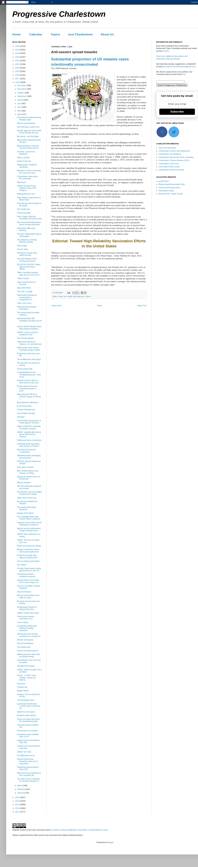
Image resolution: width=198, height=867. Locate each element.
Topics (55, 34)
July (19, 103)
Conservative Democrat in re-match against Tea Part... (29, 422)
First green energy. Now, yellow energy (27, 254)
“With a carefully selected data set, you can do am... (29, 273)
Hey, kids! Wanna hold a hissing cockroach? (27, 260)
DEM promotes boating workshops (26, 308)
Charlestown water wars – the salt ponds (28, 177)
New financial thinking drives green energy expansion (29, 223)
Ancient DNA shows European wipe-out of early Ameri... (27, 761)
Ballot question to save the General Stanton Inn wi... (28, 147)
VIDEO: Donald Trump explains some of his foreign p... (27, 188)
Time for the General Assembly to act (25, 617)
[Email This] (73, 292)
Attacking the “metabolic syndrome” (27, 166)
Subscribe (177, 111)
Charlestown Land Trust (169, 164)
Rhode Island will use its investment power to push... (27, 388)
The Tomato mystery (25, 338)
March (20, 785)
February (21, 789)
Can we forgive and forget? (28, 561)
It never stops (22, 249)
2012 (17, 808)
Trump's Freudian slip (26, 410)
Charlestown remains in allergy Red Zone (27, 608)
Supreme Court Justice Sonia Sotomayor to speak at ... (29, 523)
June (19, 107)
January (21, 793)
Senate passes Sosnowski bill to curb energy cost (28, 581)
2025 (17, 50)
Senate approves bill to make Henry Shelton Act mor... (29, 131)
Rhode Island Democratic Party (172, 184)
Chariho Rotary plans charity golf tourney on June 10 (29, 569)
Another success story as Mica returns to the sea (27, 381)
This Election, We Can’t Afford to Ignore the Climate (29, 493)
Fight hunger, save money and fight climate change (28, 349)
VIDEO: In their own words (28, 613)
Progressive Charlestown (59, 14)
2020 (17, 68)
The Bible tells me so (25, 756)
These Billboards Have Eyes (29, 359)
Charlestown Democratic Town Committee (176, 157)
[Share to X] (79, 292)
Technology (22, 246)
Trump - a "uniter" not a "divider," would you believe (26, 677)
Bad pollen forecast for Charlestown (26, 451)
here (184, 74)
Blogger (110, 842)
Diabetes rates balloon (26, 715)
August (20, 100)
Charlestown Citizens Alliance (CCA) (174, 160)
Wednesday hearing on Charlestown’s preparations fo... (27, 297)
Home (16, 34)
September (22, 96)
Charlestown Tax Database (170, 154)
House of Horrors (24, 592)
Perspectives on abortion (27, 731)
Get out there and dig (26, 413)
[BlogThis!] (76, 292)
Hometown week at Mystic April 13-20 (28, 735)
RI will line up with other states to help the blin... (28, 556)
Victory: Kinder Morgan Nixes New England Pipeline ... (29, 327)
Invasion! (21, 417)
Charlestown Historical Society (171, 170)
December (22, 85)
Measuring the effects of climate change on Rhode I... (29, 396)
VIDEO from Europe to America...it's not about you (29, 343)
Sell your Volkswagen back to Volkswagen (29, 235)
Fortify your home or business (29, 440)
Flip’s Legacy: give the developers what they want (29, 217)
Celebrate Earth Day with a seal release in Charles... (28, 445)
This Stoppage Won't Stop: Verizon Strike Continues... (29, 518)
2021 (17, 64)
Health (69, 296)
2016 (17, 82)
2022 (17, 60)
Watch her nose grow (26, 712)
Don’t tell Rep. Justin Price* (28, 127)
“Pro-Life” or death (24, 291)
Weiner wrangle (23, 482)
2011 (17, 812)
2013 (17, 804)
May (19, 111)
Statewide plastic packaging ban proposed (29, 456)
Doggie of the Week (25, 513)
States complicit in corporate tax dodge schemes (29, 427)
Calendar (35, 34)
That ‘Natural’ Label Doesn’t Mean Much (29, 199)
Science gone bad (24, 369)
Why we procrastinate (26, 123)
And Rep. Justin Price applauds (26, 153)
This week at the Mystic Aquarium (26, 508)
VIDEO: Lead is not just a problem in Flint (27, 333)
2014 (17, 801)
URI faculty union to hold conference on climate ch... (29, 635)
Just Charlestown (80, 34)
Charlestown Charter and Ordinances (174, 151)
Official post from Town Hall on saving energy (28, 655)
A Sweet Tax (22, 687)
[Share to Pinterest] (85, 292)
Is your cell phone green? (27, 651)
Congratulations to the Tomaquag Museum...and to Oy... (29, 374)
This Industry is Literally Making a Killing (27, 241)
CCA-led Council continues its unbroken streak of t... (28, 780)
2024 (17, 53)
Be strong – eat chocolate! (28, 136)
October (20, 93)
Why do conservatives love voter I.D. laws (28, 596)
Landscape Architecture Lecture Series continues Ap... (28, 706)
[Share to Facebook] (82, 292)
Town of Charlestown (167, 148)
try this (166, 51)
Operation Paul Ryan (26, 666)
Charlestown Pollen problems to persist (26, 575)
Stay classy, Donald (25, 467)
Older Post (141, 306)
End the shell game (25, 640)
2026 (17, 46)
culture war (62, 296)
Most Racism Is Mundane (27, 402)
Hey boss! (21, 684)
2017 (17, 79)
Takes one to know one (26, 498)
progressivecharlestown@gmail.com (180, 67)
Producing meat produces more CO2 (28, 768)
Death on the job (24, 161)
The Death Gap (23, 209)
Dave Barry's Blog (166, 191)
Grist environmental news (169, 188)
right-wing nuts (78, 296)
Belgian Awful (22, 691)
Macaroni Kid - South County (171, 194)
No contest (21, 565)
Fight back (21, 182)
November (22, 89)
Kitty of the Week (24, 288)
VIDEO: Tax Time (24, 752)
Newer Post (57, 306)
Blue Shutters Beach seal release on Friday (27, 472)
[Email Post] (68, 292)
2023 (17, 57)
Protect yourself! (23, 213)
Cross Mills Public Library (169, 167)
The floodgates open (25, 700)
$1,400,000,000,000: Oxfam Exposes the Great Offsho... (28, 266)
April (19, 114)
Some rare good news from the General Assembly (28, 720)
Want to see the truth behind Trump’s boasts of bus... (29, 529)
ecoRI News (164, 181)
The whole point (23, 647)
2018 (17, 75)
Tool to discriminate (25, 643)
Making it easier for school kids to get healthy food (28, 550)
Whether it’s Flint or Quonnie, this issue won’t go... (29, 172)
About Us (107, 34)
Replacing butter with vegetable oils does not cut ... (29, 320)
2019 (17, 71)
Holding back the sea (26, 194)
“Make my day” (23, 278)
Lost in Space (22, 622)
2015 (17, 797)
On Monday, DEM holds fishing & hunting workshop (27, 628)
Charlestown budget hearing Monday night (29, 118)
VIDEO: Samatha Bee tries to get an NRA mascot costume (29, 434)
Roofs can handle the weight (29, 546)
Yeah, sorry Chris (24, 303)
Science (88, 296)
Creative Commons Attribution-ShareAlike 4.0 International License (80, 830)
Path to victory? (23, 158)
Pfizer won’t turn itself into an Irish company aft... (29, 774)
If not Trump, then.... (25, 406)
